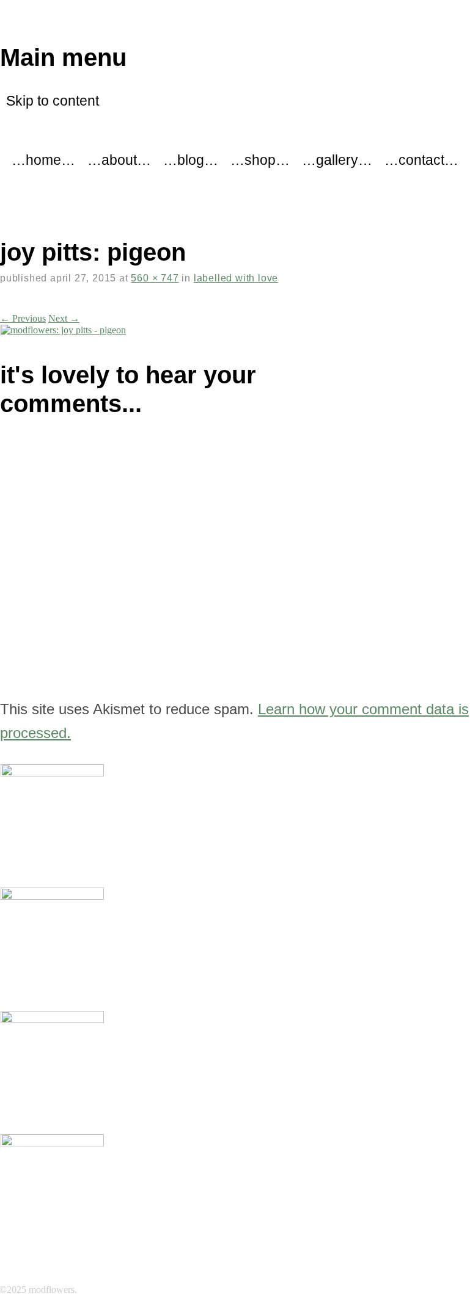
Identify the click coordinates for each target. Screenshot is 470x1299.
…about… (119, 160)
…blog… (190, 160)
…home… (43, 160)
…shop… (260, 160)
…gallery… (337, 160)
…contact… (421, 160)
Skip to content (52, 101)
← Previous (23, 318)
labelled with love (236, 278)
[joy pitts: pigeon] (63, 330)
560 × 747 (154, 278)
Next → (63, 318)
